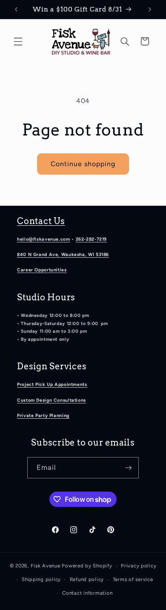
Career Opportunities (42, 270)
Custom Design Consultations (51, 400)
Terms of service (133, 579)
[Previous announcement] (16, 9)
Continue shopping (83, 164)
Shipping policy (41, 579)
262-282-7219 (91, 239)
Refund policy (87, 579)
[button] (18, 41)
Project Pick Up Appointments (52, 384)
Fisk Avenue (45, 566)
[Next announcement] (149, 9)
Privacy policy (138, 566)
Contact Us (41, 221)
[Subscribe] (128, 467)
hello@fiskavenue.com (43, 239)
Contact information (87, 593)
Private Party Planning (43, 415)
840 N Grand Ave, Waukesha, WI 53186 (63, 254)
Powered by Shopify (87, 566)
